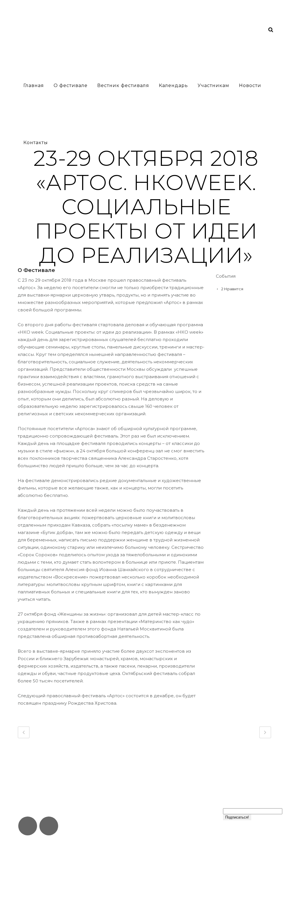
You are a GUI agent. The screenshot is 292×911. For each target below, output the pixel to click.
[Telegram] (27, 826)
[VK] (48, 826)
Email (231, 805)
